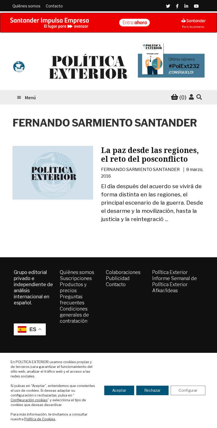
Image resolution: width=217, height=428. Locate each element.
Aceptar (119, 390)
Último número (182, 59)
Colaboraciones (123, 272)
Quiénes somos (26, 6)
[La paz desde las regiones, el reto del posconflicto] (52, 173)
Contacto (54, 6)
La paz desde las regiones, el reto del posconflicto (150, 154)
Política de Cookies (39, 419)
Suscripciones (76, 278)
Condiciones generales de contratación (74, 315)
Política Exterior (170, 272)
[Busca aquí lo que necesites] (199, 97)
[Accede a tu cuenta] (191, 97)
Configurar (188, 390)
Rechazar (152, 390)
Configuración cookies (29, 400)
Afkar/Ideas (165, 290)
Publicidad (118, 278)
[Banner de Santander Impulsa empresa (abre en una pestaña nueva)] (108, 23)
